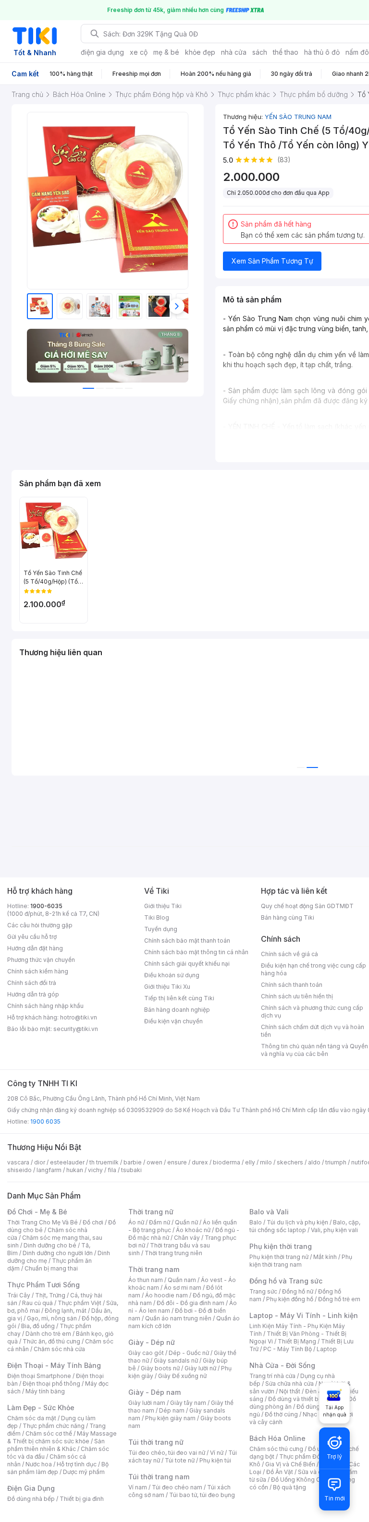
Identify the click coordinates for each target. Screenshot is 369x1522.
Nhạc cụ (314, 1414)
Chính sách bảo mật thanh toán (187, 940)
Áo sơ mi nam (182, 1287)
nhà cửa (233, 52)
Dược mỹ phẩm (84, 1471)
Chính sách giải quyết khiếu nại (187, 963)
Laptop (327, 1349)
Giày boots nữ (160, 1368)
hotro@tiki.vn (78, 1017)
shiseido (19, 1170)
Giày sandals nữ (176, 1360)
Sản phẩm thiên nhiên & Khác (56, 1445)
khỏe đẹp (200, 52)
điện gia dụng (102, 52)
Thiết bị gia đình (82, 1498)
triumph (335, 1162)
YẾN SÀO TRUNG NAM (298, 116)
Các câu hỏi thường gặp (40, 925)
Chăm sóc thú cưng (276, 1448)
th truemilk (104, 1162)
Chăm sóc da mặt (31, 1418)
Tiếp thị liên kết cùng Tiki (179, 998)
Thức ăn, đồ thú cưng (51, 1341)
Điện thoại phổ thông (51, 1383)
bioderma (226, 1162)
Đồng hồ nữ (297, 1291)
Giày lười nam (146, 1402)
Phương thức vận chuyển (41, 959)
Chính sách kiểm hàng (37, 971)
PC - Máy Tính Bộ (287, 1349)
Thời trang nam (153, 1269)
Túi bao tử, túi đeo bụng (202, 1494)
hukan (74, 1170)
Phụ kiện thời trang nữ (278, 1256)
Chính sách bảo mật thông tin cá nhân (196, 952)
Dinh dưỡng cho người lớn (58, 1253)
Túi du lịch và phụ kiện (297, 1222)
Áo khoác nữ (193, 1230)
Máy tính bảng (45, 1391)
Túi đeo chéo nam (177, 1487)
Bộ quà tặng (289, 1487)
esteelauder (67, 1162)
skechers (290, 1162)
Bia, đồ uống (38, 1326)
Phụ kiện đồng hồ (289, 1299)
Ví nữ (216, 1452)
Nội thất (289, 1391)
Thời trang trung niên (173, 1253)
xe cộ (139, 52)
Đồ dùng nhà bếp (31, 1498)
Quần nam (182, 1279)
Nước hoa (38, 1464)
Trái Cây (18, 1295)
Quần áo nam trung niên (178, 1318)
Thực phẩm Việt (79, 1302)
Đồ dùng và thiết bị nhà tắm (306, 1398)
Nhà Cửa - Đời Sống (282, 1365)
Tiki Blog (156, 917)
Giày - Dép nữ (151, 1342)
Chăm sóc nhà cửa (59, 1349)
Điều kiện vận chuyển (173, 1021)
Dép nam (171, 1410)
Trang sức (263, 1291)
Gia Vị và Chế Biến (290, 1464)
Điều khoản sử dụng (171, 975)
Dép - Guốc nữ (189, 1352)
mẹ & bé (166, 52)
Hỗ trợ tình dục (77, 1464)
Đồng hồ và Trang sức (285, 1281)
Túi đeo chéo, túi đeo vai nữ (166, 1452)
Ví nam (137, 1487)
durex (200, 1162)
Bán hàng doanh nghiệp (177, 1009)
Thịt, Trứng (50, 1295)
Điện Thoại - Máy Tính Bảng (54, 1365)
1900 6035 (45, 1121)
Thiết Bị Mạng (297, 1341)
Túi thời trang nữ (156, 1442)
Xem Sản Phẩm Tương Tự (272, 261)
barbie (132, 1162)
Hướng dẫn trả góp (33, 994)
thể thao (285, 52)
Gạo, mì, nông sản (52, 1318)
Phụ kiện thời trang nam (300, 1260)
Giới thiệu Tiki (163, 906)
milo (266, 1162)
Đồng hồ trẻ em (339, 1299)
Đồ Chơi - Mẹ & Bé (37, 1212)
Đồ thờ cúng (281, 1414)
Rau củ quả (37, 1302)
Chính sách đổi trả (31, 982)
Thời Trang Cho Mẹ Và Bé (42, 1222)
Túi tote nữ (180, 1460)
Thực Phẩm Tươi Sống (43, 1285)
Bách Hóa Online (277, 1438)
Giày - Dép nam (154, 1392)
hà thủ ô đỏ (322, 52)
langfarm (49, 1170)
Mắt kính (325, 1256)
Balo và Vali (269, 1212)
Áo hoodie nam (166, 1295)
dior (39, 1162)
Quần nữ (186, 1222)
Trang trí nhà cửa (272, 1375)
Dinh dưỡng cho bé (50, 1245)
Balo (255, 1222)
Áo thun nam (145, 1279)
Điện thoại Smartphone (39, 1375)
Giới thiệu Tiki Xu (167, 986)
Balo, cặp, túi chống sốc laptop (304, 1226)
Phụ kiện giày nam (170, 1418)
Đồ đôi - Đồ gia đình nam (190, 1302)
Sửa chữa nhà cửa (289, 1383)
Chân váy (187, 1237)
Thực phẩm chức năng (54, 1425)
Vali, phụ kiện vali (334, 1230)
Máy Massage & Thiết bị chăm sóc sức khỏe (62, 1437)
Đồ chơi (93, 1222)
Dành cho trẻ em (48, 1333)
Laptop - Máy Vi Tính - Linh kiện (303, 1315)
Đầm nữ (159, 1222)
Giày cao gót (146, 1352)
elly (250, 1162)
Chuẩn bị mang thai (51, 1268)
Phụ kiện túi (215, 1460)
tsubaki (131, 1170)
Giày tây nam (188, 1402)
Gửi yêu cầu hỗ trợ (32, 936)
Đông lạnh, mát (65, 1310)
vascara (18, 1162)
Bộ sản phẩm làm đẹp (58, 1468)
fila (112, 1170)
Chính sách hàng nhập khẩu (45, 1005)
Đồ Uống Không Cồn (299, 1479)
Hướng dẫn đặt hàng (35, 948)
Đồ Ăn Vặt (279, 1471)
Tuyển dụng (160, 929)
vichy (95, 1170)
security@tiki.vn (75, 1028)
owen (154, 1162)
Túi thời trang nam (158, 1477)
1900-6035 (46, 906)
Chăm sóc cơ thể (48, 1433)
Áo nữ (136, 1222)
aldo (314, 1162)
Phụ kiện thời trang (280, 1246)
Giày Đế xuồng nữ (182, 1375)
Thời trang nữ (150, 1212)
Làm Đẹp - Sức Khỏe (40, 1407)
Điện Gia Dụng (31, 1488)
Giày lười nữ (200, 1368)
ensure (177, 1162)
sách (259, 52)
